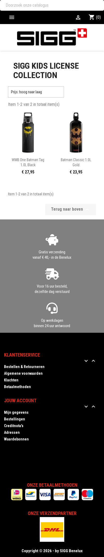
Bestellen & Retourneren (24, 367)
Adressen (12, 432)
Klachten (11, 380)
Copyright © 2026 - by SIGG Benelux (52, 550)
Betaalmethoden (17, 387)
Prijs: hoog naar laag (36, 92)
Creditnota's (13, 426)
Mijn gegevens (16, 412)
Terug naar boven (70, 209)
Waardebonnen (16, 439)
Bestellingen (14, 419)
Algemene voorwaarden (23, 373)
